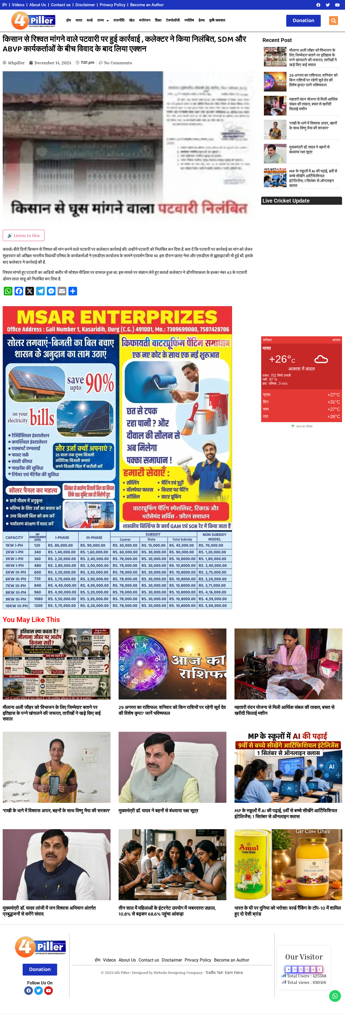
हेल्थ (202, 20)
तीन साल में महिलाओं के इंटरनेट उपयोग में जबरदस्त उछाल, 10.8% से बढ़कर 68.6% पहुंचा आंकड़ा (167, 911)
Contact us (61, 4)
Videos (18, 4)
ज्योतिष (189, 20)
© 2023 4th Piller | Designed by (127, 972)
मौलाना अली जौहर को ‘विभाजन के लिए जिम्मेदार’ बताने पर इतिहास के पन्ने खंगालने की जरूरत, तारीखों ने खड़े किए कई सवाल (313, 58)
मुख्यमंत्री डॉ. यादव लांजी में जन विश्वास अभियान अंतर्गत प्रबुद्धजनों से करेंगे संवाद (49, 911)
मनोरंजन (144, 20)
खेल (131, 20)
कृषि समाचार (217, 20)
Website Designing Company (178, 972)
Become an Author (147, 4)
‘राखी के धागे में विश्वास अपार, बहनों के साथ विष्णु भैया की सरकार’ (313, 126)
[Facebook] (318, 5)
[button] (333, 20)
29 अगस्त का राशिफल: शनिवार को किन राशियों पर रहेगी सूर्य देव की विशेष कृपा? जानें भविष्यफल (313, 80)
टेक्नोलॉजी (173, 20)
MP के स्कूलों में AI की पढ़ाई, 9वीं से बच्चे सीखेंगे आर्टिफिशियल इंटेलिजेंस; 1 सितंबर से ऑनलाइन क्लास (313, 178)
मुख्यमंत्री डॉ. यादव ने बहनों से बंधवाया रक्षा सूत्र (309, 150)
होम (4, 4)
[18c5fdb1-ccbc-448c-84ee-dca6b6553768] (117, 607)
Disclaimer (85, 4)
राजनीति (119, 20)
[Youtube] (337, 5)
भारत (78, 20)
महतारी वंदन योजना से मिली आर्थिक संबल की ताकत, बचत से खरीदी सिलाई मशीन (313, 104)
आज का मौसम (304, 426)
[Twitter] (328, 5)
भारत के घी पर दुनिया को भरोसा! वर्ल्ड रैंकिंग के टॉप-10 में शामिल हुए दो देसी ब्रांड (287, 911)
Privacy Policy (112, 4)
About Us (37, 4)
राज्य (100, 20)
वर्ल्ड (90, 20)
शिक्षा (158, 20)
